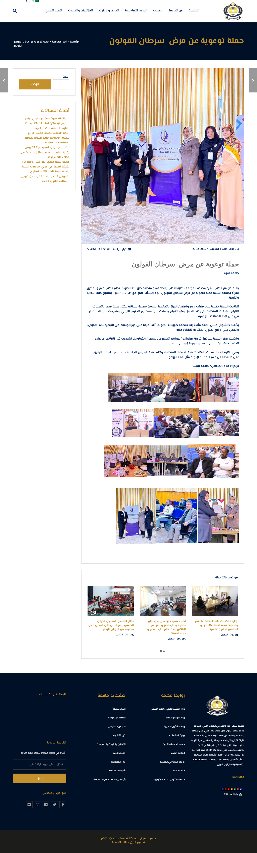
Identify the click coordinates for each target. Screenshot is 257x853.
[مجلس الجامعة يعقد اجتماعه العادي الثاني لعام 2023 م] (253, 80)
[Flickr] (29, 804)
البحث (65, 77)
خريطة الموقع (118, 735)
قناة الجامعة (179, 771)
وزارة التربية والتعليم (175, 718)
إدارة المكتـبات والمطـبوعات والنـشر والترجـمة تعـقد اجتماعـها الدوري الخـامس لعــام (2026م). (216, 625)
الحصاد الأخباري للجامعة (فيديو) (169, 780)
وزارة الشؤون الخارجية (174, 727)
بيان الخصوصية (118, 762)
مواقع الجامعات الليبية (174, 744)
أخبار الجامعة (120, 249)
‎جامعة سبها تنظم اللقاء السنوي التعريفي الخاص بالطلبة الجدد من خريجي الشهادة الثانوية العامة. (44, 176)
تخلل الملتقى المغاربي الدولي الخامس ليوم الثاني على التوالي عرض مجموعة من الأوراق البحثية (111, 625)
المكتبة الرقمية (177, 753)
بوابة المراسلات (177, 735)
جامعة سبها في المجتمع (172, 762)
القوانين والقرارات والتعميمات (111, 744)
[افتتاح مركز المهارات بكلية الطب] (4, 80)
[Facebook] (63, 804)
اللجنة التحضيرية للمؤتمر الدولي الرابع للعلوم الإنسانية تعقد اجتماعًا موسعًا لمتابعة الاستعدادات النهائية (47, 124)
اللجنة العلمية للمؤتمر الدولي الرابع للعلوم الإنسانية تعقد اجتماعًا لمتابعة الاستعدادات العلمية (47, 138)
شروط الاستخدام (116, 771)
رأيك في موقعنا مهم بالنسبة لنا (109, 780)
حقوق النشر (119, 753)
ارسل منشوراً (119, 709)
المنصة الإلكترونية (116, 718)
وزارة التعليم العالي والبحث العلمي (168, 709)
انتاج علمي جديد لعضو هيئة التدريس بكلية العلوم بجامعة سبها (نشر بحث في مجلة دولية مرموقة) (44, 152)
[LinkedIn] (46, 804)
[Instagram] (37, 804)
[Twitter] (54, 804)
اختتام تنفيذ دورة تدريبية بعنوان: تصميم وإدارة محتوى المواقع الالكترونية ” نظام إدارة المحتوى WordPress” (166, 627)
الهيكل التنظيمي (116, 727)
